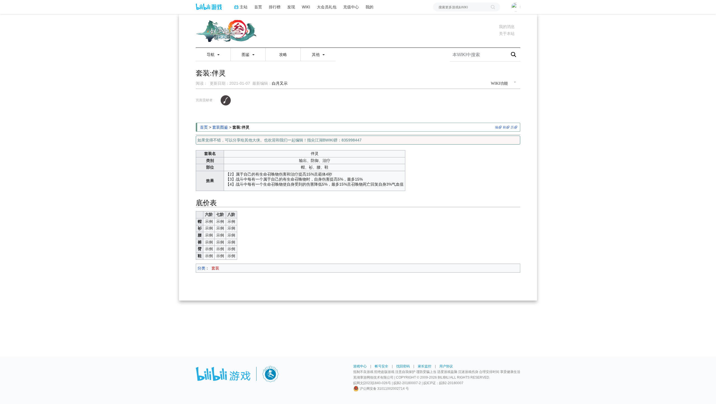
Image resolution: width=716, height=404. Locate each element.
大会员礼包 (326, 6)
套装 (215, 268)
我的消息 (507, 26)
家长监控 (424, 366)
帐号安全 (381, 366)
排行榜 (275, 6)
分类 (201, 268)
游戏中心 (360, 366)
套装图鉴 (220, 127)
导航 (211, 54)
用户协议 (446, 366)
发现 (291, 6)
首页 (258, 6)
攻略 (283, 54)
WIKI (306, 6)
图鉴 (246, 54)
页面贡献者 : (205, 100)
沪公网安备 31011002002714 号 (384, 389)
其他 (316, 54)
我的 (369, 6)
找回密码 (403, 366)
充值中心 (351, 6)
